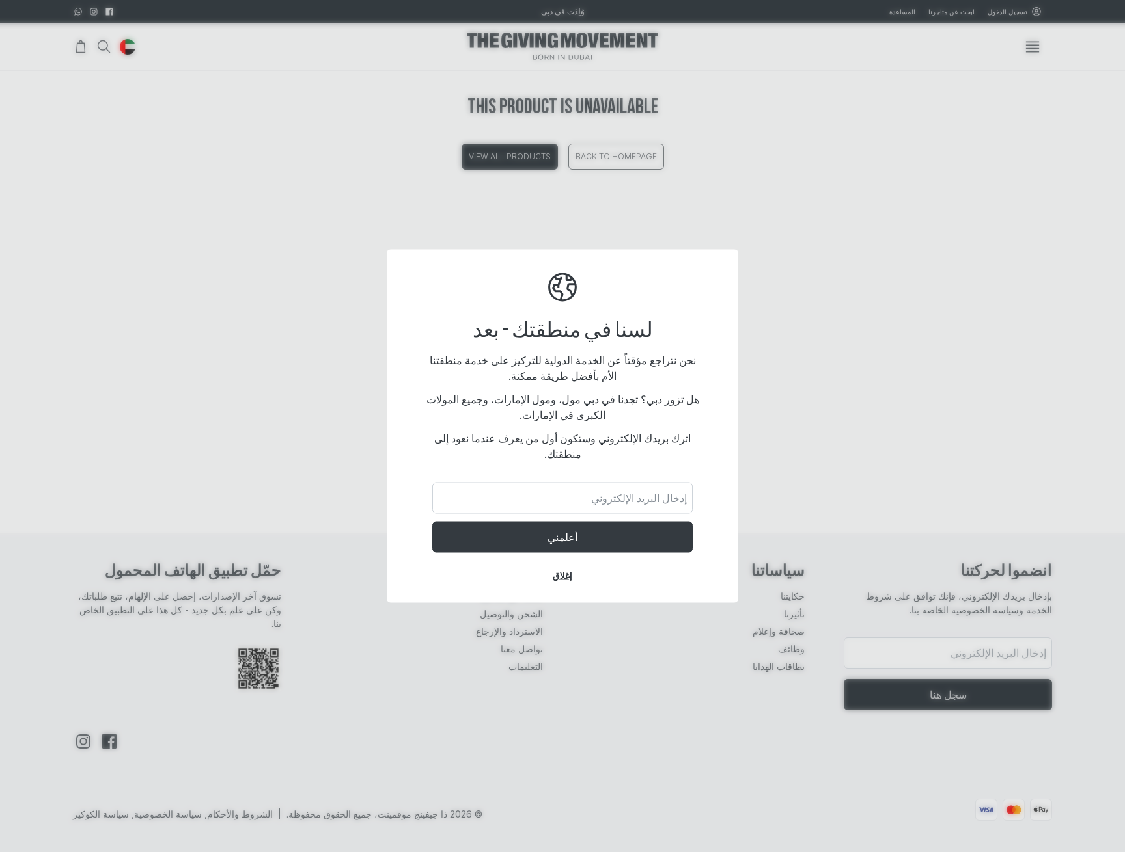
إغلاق (562, 575)
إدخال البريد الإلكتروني (639, 498)
